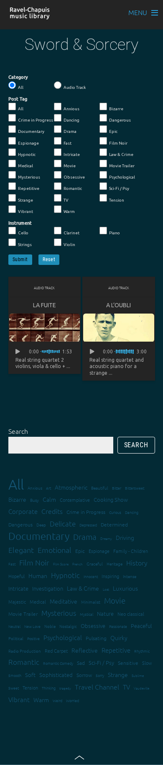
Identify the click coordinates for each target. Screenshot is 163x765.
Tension (116, 200)
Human (37, 575)
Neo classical (130, 613)
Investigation (47, 588)
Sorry (100, 675)
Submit (20, 259)
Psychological (122, 177)
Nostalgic (68, 626)
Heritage (114, 563)
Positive (33, 638)
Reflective (84, 650)
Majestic (17, 601)
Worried (72, 700)
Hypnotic (27, 154)
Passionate (118, 626)
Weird (57, 700)
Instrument (20, 223)
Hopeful (16, 576)
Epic (113, 131)
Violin (69, 244)
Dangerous (120, 120)
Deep (41, 524)
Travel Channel (97, 686)
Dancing (71, 120)
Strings (25, 244)
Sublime (138, 675)
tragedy (65, 688)
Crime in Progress (35, 120)
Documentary (31, 131)
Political (15, 638)
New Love (32, 626)
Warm (69, 211)
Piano (114, 233)
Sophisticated (56, 675)
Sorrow (84, 675)
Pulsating (96, 638)
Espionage (28, 143)
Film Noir (118, 143)
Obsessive (74, 177)
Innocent (91, 576)
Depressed (88, 524)
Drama (70, 131)
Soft (30, 675)
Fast (67, 143)
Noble (50, 626)
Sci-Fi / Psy (119, 188)
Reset (49, 259)
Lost (106, 589)
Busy (34, 500)
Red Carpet (56, 650)
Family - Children (130, 550)
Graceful (95, 563)
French (77, 564)
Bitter (116, 488)
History (137, 562)
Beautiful (99, 488)
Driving (125, 537)
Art (48, 488)
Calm (49, 499)
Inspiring (110, 576)
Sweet (13, 688)
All (20, 87)
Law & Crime (121, 154)
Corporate (23, 511)
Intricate (72, 154)
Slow (147, 662)
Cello (23, 233)
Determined (114, 524)
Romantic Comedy (58, 663)
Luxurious (125, 588)
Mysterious (29, 177)
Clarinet (71, 233)
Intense (129, 576)
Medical (25, 165)
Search (18, 431)
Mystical (86, 614)
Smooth (14, 675)
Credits (52, 511)
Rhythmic (142, 651)
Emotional (54, 550)
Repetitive (28, 188)
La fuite (44, 305)
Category (18, 77)
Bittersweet (134, 488)
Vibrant (25, 211)
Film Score (61, 564)
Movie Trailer (122, 165)
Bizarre (116, 108)
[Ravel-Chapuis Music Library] (30, 15)
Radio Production (24, 651)
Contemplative (75, 499)
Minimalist (90, 602)
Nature (105, 613)
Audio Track (75, 87)
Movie (70, 165)
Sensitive (128, 662)
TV (66, 200)
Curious (115, 512)
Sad (81, 662)
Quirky (118, 637)
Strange (25, 200)
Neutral (14, 626)
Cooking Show (111, 499)
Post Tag (17, 99)
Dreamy (106, 538)
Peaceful (141, 626)
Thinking (49, 688)
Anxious (71, 108)
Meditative (63, 601)
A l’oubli (118, 305)
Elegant (21, 550)
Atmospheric (71, 487)
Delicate (63, 523)
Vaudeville (141, 688)
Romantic (73, 188)
